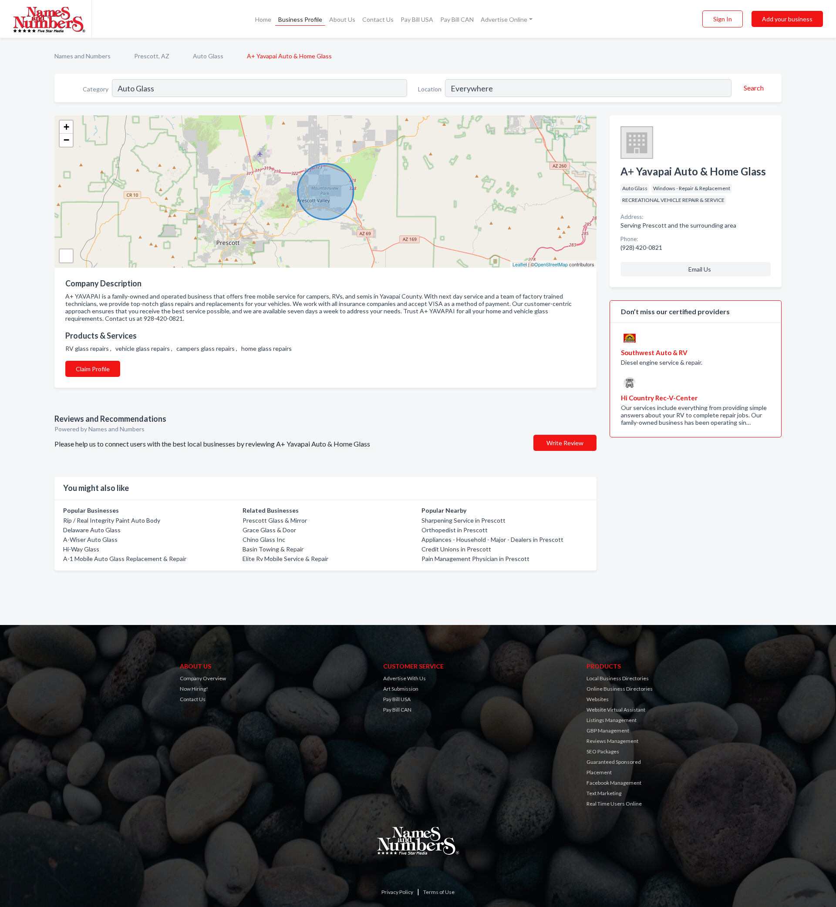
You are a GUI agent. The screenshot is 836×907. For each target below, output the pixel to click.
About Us (342, 19)
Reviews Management (612, 741)
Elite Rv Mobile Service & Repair (285, 558)
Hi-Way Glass (81, 549)
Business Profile (300, 19)
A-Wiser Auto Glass (90, 539)
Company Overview (203, 678)
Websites (598, 699)
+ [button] (66, 126)
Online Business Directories (620, 688)
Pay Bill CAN (457, 19)
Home (263, 19)
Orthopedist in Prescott (454, 530)
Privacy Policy (397, 892)
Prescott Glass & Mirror (275, 520)
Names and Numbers (82, 56)
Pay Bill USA (417, 19)
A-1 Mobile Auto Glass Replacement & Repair (124, 558)
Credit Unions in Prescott (456, 549)
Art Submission (400, 688)
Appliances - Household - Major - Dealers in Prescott (492, 539)
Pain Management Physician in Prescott (475, 558)
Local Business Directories (618, 678)
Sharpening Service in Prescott (463, 520)
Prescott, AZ (151, 56)
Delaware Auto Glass (92, 530)
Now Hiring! (194, 688)
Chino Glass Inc (264, 539)
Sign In (722, 19)
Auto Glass (208, 56)
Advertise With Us (404, 678)
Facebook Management (614, 782)
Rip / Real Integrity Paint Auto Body (111, 520)
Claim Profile (93, 369)
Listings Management (612, 720)
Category (95, 89)
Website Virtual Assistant (616, 709)
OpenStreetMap (551, 264)
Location (430, 89)
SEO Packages (603, 751)
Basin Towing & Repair (273, 549)
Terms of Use (439, 892)
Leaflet (519, 264)
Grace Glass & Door (269, 530)
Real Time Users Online (614, 803)
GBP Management (608, 730)
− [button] (66, 139)
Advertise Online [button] (504, 19)
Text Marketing (604, 793)
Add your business (787, 19)
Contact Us (378, 19)
